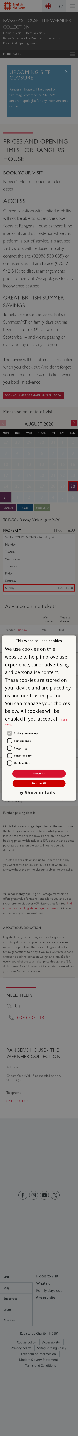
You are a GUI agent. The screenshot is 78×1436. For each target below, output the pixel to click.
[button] (39, 792)
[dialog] (39, 718)
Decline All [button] (39, 783)
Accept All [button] (39, 773)
